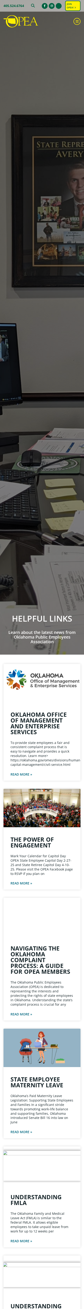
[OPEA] (27, 21)
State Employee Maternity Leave (36, 1082)
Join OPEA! (70, 5)
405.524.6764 (14, 6)
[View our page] (59, 6)
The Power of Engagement (32, 842)
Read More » (21, 774)
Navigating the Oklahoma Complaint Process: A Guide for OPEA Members (40, 959)
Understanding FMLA (36, 1200)
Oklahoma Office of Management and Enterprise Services (38, 723)
